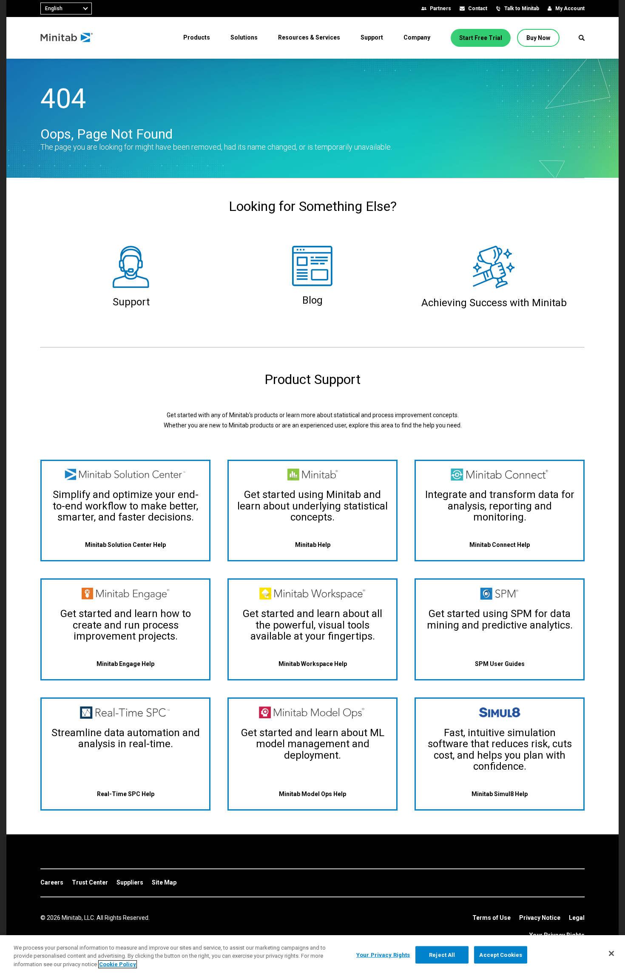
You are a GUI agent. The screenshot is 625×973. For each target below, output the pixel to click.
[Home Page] (67, 38)
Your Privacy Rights (383, 954)
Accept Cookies (500, 954)
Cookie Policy (117, 964)
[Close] (611, 953)
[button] (582, 38)
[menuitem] (196, 37)
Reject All (442, 954)
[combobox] (66, 8)
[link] (51, 883)
